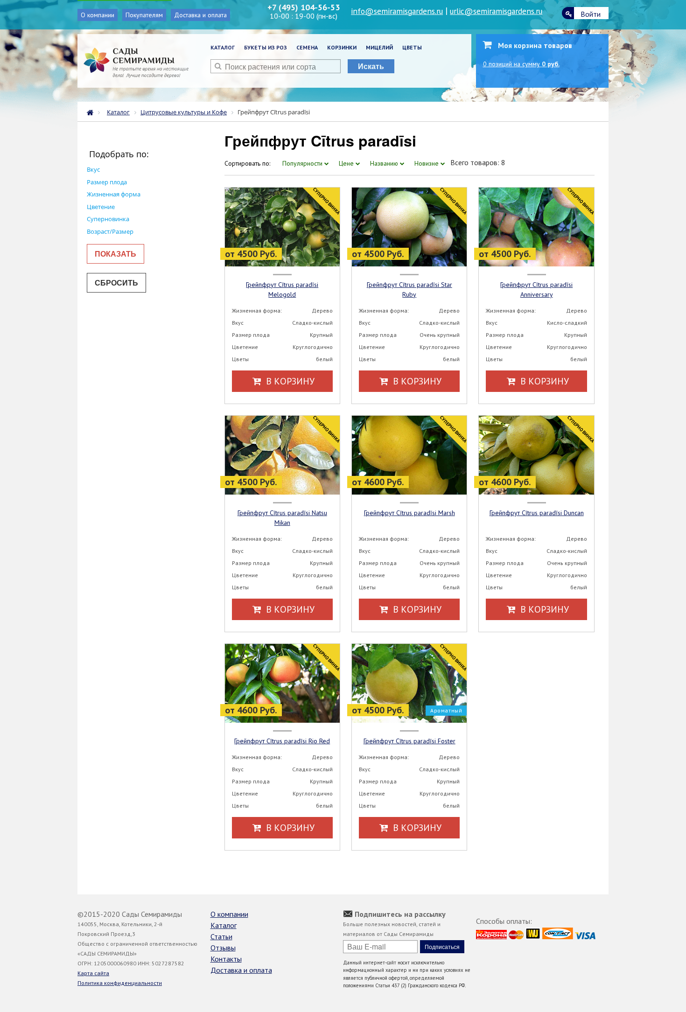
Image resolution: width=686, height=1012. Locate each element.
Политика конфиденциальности (119, 982)
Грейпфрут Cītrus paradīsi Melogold (282, 289)
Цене (347, 163)
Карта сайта (93, 973)
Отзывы (223, 947)
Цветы (412, 47)
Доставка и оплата (200, 15)
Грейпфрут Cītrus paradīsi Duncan (537, 513)
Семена (307, 47)
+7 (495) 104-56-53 (303, 7)
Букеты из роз (265, 47)
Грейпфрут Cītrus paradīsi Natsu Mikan (282, 518)
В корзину (289, 381)
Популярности (303, 163)
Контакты (226, 958)
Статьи (221, 936)
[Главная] (92, 111)
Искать (371, 66)
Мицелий (379, 47)
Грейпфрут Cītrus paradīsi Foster (409, 741)
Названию (385, 163)
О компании (97, 15)
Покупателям (144, 15)
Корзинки (342, 47)
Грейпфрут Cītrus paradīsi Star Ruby (409, 289)
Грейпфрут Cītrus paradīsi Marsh (409, 513)
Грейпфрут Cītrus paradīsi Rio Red (282, 741)
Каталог (222, 47)
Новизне (427, 163)
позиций (521, 64)
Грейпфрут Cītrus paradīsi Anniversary (536, 289)
